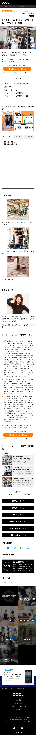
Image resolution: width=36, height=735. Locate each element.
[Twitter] (14, 548)
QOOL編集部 (30, 13)
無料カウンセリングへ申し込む (17, 69)
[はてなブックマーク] (28, 548)
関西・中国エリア (17, 528)
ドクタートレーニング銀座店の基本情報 (16, 84)
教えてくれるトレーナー (11, 90)
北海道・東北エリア (17, 521)
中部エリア (17, 515)
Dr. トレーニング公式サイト (12, 72)
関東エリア (17, 508)
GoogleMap (22, 376)
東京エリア (17, 501)
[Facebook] (8, 548)
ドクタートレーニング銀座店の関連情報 (16, 96)
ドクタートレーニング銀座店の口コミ (15, 93)
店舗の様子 (7, 87)
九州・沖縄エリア (17, 535)
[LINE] (21, 548)
